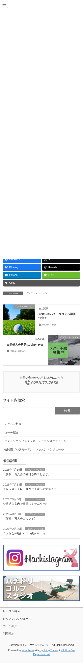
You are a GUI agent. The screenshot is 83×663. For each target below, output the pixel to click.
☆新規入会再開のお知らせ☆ (25, 344)
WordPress (28, 650)
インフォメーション (36, 293)
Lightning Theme (48, 650)
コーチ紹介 (11, 432)
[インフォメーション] (19, 319)
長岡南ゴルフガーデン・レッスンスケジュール (34, 449)
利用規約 (8, 633)
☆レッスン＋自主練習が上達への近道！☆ (30, 489)
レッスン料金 (12, 423)
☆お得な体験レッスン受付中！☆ (24, 533)
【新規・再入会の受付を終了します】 (27, 474)
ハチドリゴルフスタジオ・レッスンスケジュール (35, 441)
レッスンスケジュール (17, 618)
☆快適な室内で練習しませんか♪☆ (25, 503)
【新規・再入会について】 (20, 518)
